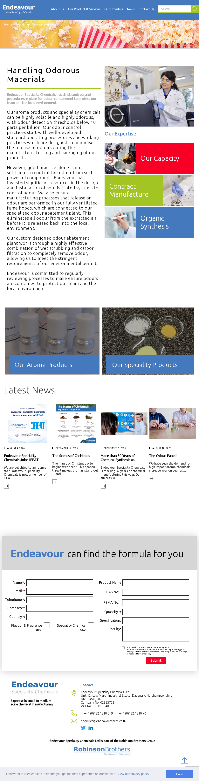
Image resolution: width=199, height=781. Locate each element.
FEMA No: (111, 602)
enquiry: (114, 629)
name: (19, 582)
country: (17, 617)
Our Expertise (113, 9)
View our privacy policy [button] (133, 774)
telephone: (15, 599)
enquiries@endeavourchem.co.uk (103, 721)
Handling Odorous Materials (35, 24)
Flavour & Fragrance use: (26, 627)
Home (8, 24)
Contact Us (146, 9)
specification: (110, 620)
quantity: (112, 612)
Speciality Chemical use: (71, 627)
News (131, 9)
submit (156, 660)
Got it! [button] (179, 774)
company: (16, 608)
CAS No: (112, 592)
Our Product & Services (84, 9)
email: (19, 591)
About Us (57, 9)
